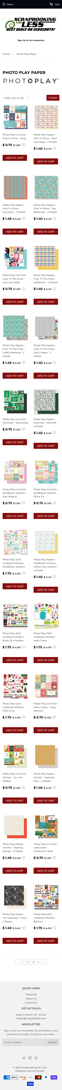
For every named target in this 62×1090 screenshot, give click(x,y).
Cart (56, 4)
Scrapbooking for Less (34, 1067)
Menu (10, 4)
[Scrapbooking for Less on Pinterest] (36, 1058)
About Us (31, 998)
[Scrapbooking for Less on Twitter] (24, 1058)
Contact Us (31, 1002)
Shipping (31, 994)
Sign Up (52, 1042)
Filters (53, 98)
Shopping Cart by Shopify (29, 1070)
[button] (23, 145)
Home (6, 54)
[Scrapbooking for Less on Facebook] (30, 1058)
